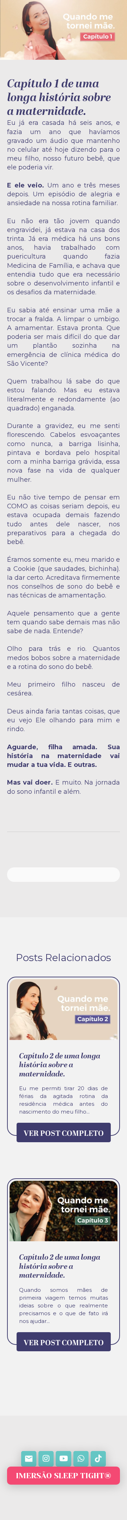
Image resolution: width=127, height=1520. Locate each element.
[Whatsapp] (81, 1458)
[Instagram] (46, 1458)
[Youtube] (63, 1458)
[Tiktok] (98, 1458)
